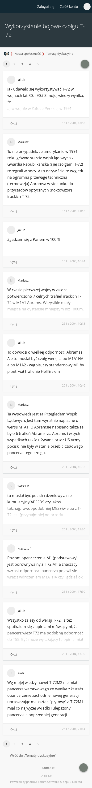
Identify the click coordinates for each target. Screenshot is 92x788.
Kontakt (47, 767)
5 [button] (37, 64)
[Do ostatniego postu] (85, 64)
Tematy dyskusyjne (59, 53)
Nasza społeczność (27, 53)
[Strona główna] (6, 7)
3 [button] (22, 64)
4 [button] (30, 64)
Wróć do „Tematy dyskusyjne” (33, 755)
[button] (43, 64)
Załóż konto (69, 6)
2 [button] (14, 64)
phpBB (30, 782)
